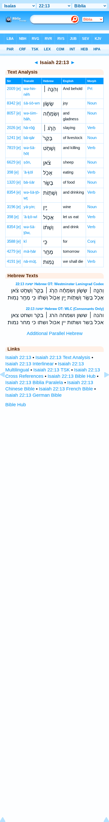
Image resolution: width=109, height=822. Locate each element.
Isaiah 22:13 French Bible (66, 388)
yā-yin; (29, 206)
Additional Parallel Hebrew (55, 333)
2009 (11, 88)
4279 (11, 251)
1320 (11, 182)
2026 (11, 127)
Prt (89, 88)
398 (10, 172)
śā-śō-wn (32, 103)
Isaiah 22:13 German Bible (33, 395)
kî (25, 241)
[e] (18, 88)
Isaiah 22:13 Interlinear (29, 363)
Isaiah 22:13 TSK (51, 369)
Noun (92, 103)
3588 (11, 241)
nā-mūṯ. (30, 261)
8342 (11, 103)
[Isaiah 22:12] (6, 386)
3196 (11, 206)
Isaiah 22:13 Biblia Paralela (34, 382)
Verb (91, 127)
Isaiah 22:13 (18, 357)
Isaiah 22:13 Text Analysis (62, 357)
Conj (91, 241)
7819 (11, 147)
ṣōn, (27, 162)
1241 (11, 137)
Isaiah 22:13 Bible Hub (72, 376)
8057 (11, 113)
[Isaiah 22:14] (102, 386)
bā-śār (29, 182)
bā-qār (29, 137)
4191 (11, 261)
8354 (11, 192)
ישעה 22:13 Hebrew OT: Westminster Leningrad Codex (60, 284)
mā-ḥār (30, 251)
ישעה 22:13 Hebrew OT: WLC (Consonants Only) (65, 309)
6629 (11, 162)
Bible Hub (15, 404)
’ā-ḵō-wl (30, 216)
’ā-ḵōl (28, 172)
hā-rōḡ (29, 127)
